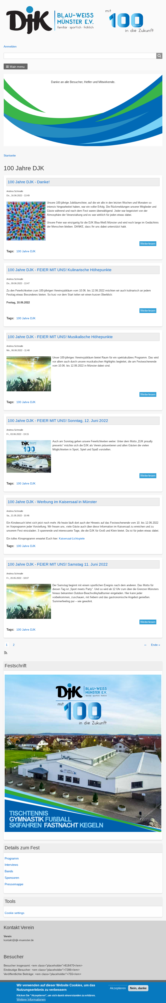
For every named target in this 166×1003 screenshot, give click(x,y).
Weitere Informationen (31, 999)
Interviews (11, 864)
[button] (16, 66)
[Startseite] (83, 20)
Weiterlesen (147, 243)
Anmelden (10, 46)
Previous (8, 107)
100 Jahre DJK (25, 251)
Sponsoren (12, 877)
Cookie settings (14, 913)
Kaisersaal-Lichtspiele (72, 538)
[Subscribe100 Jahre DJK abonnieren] (5, 652)
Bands (9, 871)
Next (158, 107)
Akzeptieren (118, 988)
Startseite (10, 155)
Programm (12, 858)
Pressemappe (14, 884)
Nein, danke (138, 988)
